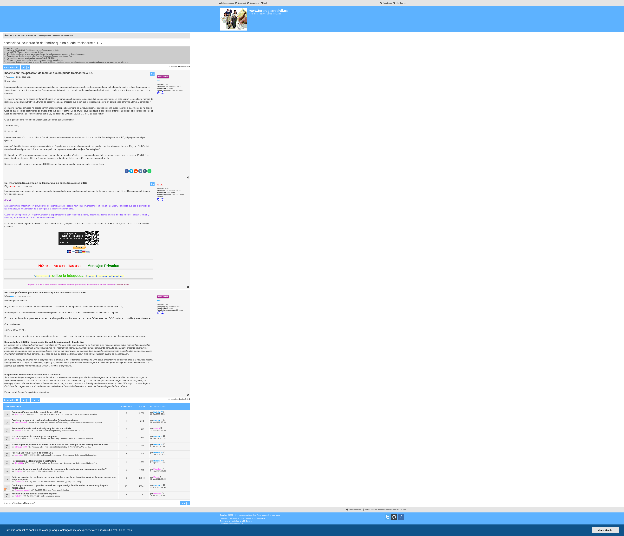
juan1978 (18, 414)
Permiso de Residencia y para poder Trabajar (64, 482)
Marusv (156, 477)
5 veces (170, 88)
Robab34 (18, 496)
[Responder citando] (152, 74)
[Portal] (233, 18)
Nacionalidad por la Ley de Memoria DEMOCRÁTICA (63, 431)
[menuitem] (240, 3)
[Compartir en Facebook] (127, 171)
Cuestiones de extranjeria (54, 471)
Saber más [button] (125, 530)
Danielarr (18, 471)
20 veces (179, 90)
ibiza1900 (19, 463)
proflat (226, 523)
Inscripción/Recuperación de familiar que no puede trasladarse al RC (52, 43)
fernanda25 (19, 482)
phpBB (235, 519)
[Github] (394, 517)
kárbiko (160, 185)
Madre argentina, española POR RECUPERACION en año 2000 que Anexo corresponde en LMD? (60, 444)
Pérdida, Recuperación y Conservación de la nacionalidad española (70, 414)
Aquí (70, 56)
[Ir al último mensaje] (164, 412)
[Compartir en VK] (140, 171)
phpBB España (246, 521)
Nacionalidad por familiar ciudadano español (34, 493)
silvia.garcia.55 (21, 447)
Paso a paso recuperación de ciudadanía (32, 453)
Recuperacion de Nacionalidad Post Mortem (34, 461)
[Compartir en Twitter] (131, 171)
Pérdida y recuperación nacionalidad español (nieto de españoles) (45, 420)
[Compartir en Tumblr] (145, 171)
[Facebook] (401, 517)
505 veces (180, 194)
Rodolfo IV (157, 412)
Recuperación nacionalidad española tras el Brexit (37, 412)
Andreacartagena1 (22, 490)
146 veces (171, 192)
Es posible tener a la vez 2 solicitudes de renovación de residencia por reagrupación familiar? (59, 469)
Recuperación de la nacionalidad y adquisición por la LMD (41, 428)
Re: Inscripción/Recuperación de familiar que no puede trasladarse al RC (45, 183)
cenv (159, 81)
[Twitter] (388, 517)
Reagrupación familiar (60, 490)
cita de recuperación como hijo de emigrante (34, 436)
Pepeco (18, 431)
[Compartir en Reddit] (136, 171)
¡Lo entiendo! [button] (605, 530)
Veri (16, 439)
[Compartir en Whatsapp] (149, 171)
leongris (18, 455)
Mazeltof (237, 523)
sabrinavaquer (21, 422)
